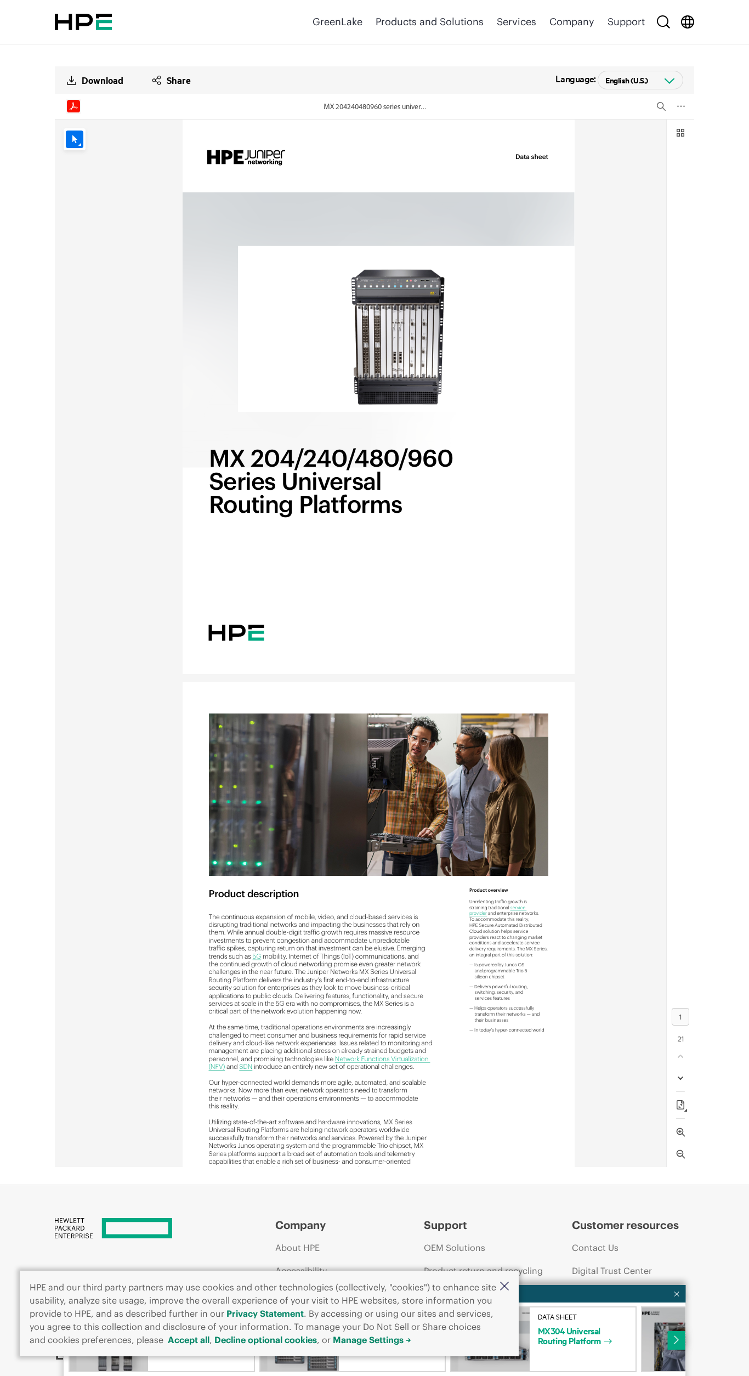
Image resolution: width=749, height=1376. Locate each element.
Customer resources (625, 1225)
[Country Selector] (687, 22)
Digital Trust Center (612, 1270)
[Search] (663, 22)
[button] (504, 1287)
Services (516, 21)
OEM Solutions (454, 1247)
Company (571, 21)
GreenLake (337, 21)
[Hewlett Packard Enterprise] (83, 22)
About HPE (297, 1247)
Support (626, 21)
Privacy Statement (265, 1313)
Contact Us (595, 1247)
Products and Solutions (430, 21)
